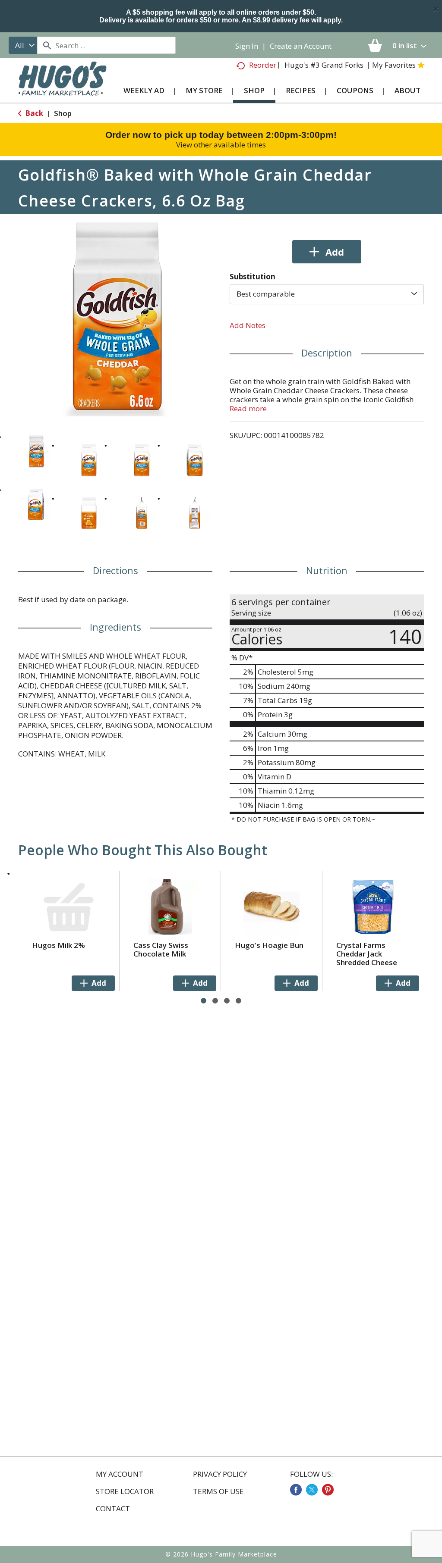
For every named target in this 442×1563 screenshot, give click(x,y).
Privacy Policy (220, 1474)
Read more (248, 408)
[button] (36, 451)
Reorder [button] (262, 65)
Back (33, 113)
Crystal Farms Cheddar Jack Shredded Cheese (366, 953)
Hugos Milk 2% (58, 945)
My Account (119, 1474)
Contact (113, 1508)
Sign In (246, 46)
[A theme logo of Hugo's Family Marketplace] (62, 84)
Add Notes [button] (247, 325)
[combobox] (23, 45)
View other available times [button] (221, 145)
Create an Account (301, 46)
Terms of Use (218, 1491)
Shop (63, 113)
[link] (296, 1490)
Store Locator (125, 1491)
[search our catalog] (46, 45)
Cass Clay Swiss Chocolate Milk (160, 949)
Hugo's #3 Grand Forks (323, 65)
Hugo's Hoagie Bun (269, 945)
